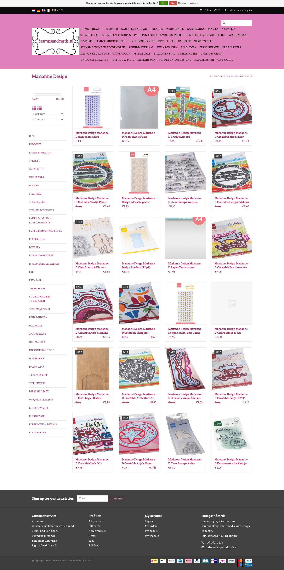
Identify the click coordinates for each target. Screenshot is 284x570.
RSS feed (93, 545)
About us (37, 521)
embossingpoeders (111, 41)
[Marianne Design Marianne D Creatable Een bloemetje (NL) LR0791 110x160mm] (232, 238)
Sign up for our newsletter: (53, 498)
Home (84, 28)
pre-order (110, 28)
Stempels (229, 28)
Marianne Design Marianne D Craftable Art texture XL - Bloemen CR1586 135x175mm (139, 396)
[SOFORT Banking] (188, 560)
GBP (61, 10)
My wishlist (152, 535)
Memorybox (146, 59)
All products (96, 521)
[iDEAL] (154, 560)
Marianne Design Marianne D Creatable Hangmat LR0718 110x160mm (138, 331)
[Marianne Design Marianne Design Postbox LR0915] (139, 238)
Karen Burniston (134, 28)
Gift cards (225, 59)
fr (48, 10)
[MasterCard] (239, 560)
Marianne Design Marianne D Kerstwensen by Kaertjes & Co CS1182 (231, 461)
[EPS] (222, 560)
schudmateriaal (141, 47)
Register (150, 521)
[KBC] (179, 560)
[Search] (224, 23)
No (172, 3)
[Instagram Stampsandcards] (249, 498)
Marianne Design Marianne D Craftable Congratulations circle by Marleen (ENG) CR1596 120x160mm (232, 200)
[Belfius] (171, 560)
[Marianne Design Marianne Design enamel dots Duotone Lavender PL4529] (92, 107)
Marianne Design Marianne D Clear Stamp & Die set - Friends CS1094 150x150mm (93, 265)
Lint (170, 41)
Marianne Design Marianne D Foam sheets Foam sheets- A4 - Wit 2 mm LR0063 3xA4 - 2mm (138, 135)
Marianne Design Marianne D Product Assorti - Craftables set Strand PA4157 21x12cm (184, 135)
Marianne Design (241, 76)
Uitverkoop (121, 53)
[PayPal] (196, 560)
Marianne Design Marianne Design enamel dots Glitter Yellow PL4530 (184, 331)
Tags (91, 540)
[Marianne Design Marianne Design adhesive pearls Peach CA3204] (139, 172)
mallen (213, 28)
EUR (54, 10)
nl (33, 10)
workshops (175, 28)
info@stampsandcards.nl (222, 547)
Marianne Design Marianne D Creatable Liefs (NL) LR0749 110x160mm (92, 461)
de (38, 10)
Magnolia (188, 47)
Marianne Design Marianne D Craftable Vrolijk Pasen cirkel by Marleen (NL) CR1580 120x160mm (92, 200)
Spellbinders (187, 53)
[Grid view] (34, 108)
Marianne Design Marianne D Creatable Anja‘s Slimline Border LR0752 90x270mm (184, 396)
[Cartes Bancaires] (205, 560)
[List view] (39, 108)
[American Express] (248, 564)
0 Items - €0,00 (212, 10)
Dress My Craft (212, 53)
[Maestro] (239, 564)
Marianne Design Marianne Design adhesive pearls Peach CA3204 (138, 200)
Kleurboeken (204, 59)
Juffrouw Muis (122, 59)
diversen (87, 41)
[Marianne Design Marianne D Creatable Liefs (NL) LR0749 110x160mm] (92, 434)
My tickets (151, 530)
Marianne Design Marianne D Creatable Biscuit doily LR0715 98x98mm (231, 135)
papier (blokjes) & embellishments (159, 35)
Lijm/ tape (184, 41)
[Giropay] (213, 560)
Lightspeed (86, 560)
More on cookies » (188, 3)
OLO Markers (231, 47)
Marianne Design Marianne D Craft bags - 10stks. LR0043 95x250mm (92, 396)
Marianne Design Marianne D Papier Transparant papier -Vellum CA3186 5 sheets (184, 265)
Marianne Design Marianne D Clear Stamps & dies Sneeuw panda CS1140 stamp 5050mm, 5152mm (184, 461)
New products (97, 530)
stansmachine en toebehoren (102, 47)
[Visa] (248, 560)
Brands (223, 76)
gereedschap (203, 41)
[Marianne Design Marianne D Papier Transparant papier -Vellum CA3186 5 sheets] (185, 238)
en (43, 10)
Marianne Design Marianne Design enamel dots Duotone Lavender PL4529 (92, 135)
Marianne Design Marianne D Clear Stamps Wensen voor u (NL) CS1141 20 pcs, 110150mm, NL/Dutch (184, 200)
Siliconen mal (164, 53)
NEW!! (95, 28)
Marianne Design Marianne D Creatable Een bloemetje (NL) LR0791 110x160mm (231, 265)
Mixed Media (237, 35)
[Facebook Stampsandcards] (242, 498)
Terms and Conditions (45, 530)
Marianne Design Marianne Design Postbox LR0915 (138, 265)
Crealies (157, 28)
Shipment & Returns (44, 540)
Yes (164, 3)
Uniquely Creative (94, 59)
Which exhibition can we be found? (53, 525)
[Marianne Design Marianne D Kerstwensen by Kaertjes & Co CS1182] (232, 434)
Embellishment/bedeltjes (206, 35)
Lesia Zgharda (167, 47)
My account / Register (240, 10)
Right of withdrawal (44, 545)
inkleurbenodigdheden (146, 41)
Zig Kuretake (209, 47)
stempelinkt (89, 35)
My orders (151, 525)
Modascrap (142, 53)
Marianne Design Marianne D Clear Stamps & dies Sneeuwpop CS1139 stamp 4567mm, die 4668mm (231, 331)
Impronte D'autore (94, 53)
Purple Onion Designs (175, 59)
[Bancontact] (162, 560)
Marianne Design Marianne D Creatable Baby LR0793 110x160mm (231, 396)
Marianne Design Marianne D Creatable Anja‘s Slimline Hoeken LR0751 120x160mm (93, 331)
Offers (92, 535)
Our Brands (196, 28)
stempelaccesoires (116, 35)
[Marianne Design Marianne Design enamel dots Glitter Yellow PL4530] (185, 303)
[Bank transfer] (231, 560)
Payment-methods (43, 535)
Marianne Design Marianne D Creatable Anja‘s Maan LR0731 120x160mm (138, 461)
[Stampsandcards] (55, 41)
